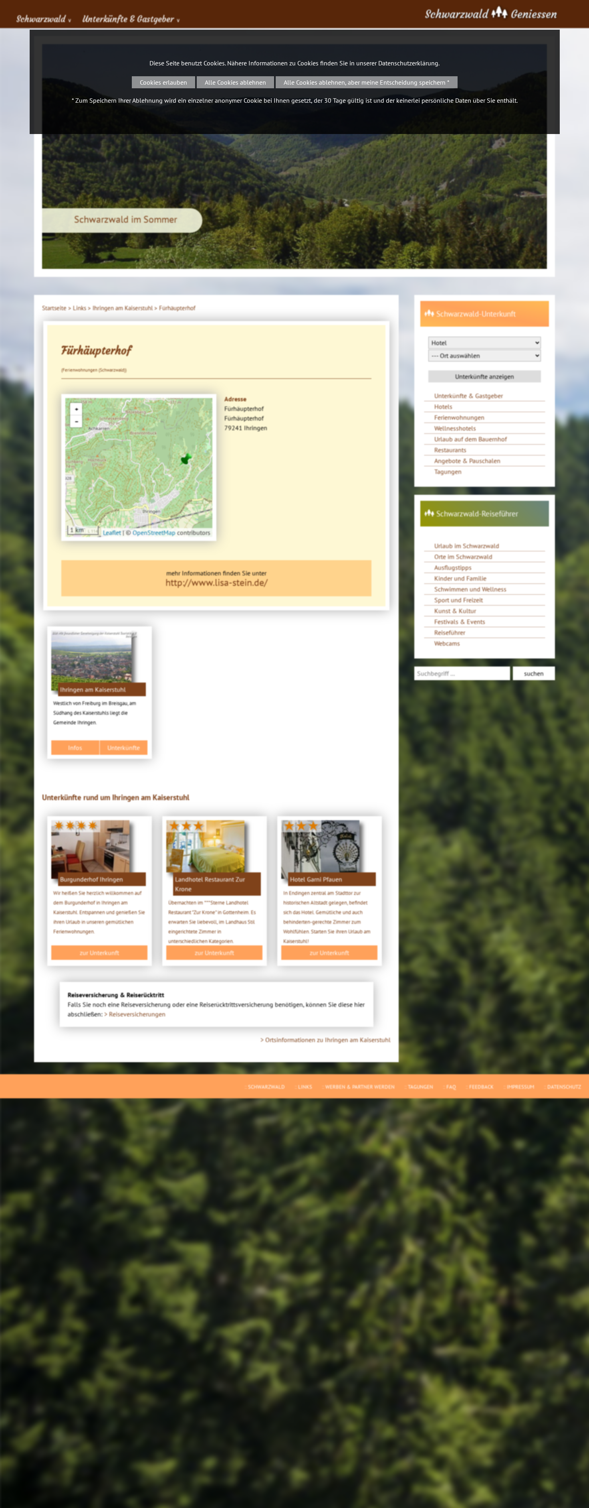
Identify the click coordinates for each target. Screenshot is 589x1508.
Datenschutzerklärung (408, 63)
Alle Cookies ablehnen (235, 82)
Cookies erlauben (163, 82)
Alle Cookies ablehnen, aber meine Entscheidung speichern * (367, 82)
